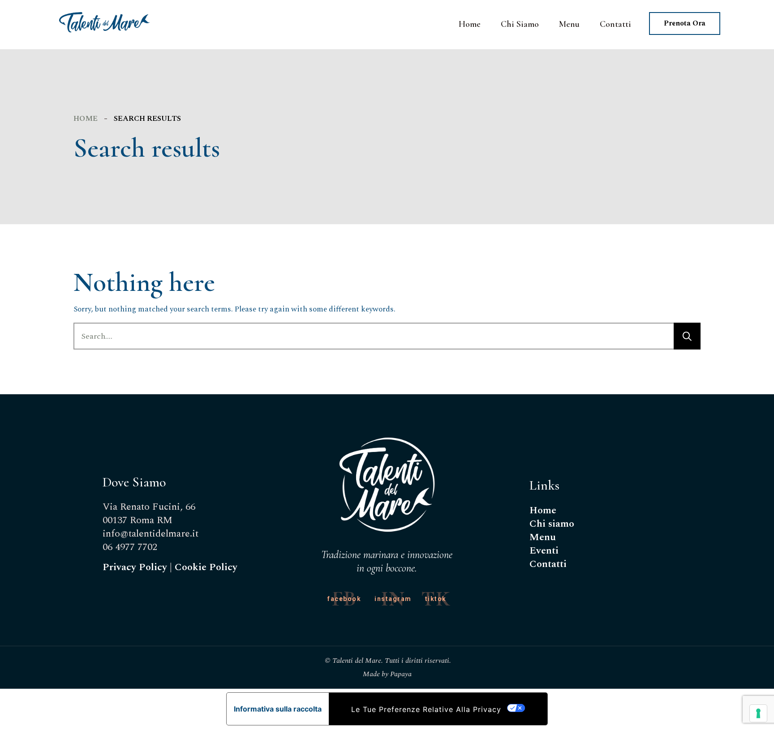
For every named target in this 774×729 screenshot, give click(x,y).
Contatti (548, 564)
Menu (542, 537)
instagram (393, 598)
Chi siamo (551, 523)
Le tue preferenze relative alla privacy (426, 709)
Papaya (401, 674)
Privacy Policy (135, 567)
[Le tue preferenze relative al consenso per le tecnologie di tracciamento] (758, 713)
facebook (344, 598)
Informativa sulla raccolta (278, 708)
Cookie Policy (206, 567)
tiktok (436, 598)
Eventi (544, 550)
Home (85, 118)
